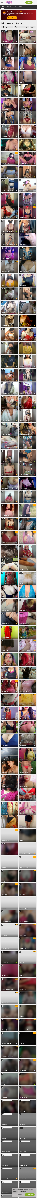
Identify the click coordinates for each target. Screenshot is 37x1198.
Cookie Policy (23, 1191)
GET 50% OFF (12, 17)
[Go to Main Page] (11, 2)
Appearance (8, 27)
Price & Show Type (22, 27)
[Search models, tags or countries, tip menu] (34, 7)
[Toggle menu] (2, 2)
